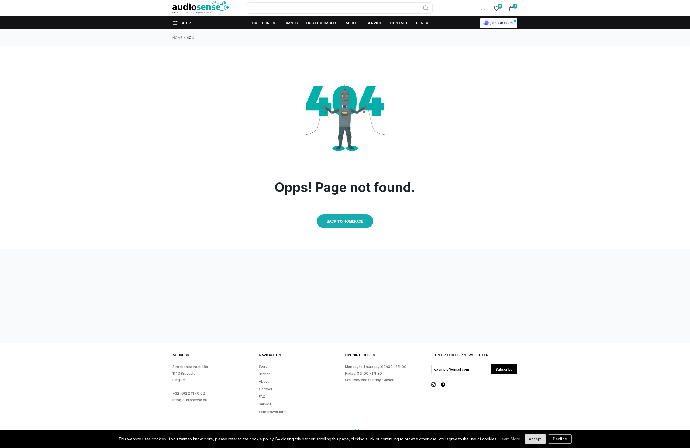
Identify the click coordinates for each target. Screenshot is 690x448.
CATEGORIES (263, 23)
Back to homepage (345, 221)
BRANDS (290, 23)
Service (265, 404)
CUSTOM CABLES (321, 23)
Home (177, 37)
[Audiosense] (200, 8)
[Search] (426, 8)
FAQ (262, 396)
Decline (560, 439)
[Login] (484, 8)
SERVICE (374, 23)
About (264, 381)
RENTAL (423, 23)
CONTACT (399, 23)
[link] (25, 417)
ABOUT (352, 23)
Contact (265, 389)
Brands (265, 374)
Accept (535, 439)
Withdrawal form (273, 411)
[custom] (433, 384)
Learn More (510, 439)
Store (263, 366)
